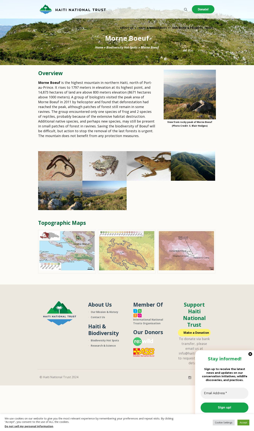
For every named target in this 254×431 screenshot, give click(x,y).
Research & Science (103, 345)
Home (99, 47)
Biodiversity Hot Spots (122, 47)
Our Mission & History (104, 312)
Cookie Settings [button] (223, 422)
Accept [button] (243, 422)
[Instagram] (189, 377)
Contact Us (98, 317)
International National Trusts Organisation (148, 321)
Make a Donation (196, 333)
